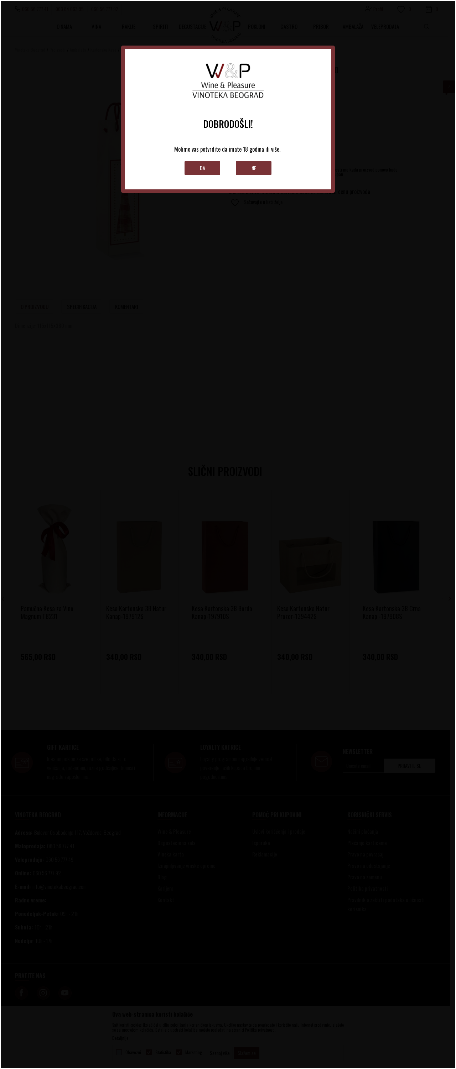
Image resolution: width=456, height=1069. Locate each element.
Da (202, 168)
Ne (254, 168)
